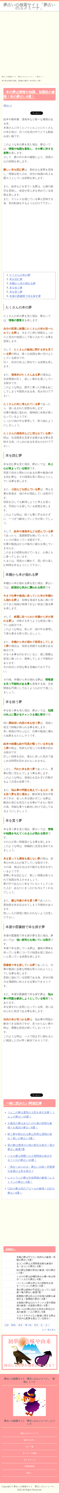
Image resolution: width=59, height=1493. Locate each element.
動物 (13, 1325)
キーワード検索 (29, 1453)
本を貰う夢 (15, 291)
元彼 (6, 1325)
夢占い (7, 105)
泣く (47, 1325)
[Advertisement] (29, 42)
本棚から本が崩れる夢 (22, 283)
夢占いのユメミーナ (29, 1433)
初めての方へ (29, 1440)
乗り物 (28, 1325)
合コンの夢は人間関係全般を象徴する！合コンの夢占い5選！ (35, 1265)
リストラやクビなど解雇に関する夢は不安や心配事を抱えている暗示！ (36, 1317)
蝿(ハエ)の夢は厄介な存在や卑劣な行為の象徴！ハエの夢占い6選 (36, 1310)
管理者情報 (29, 1466)
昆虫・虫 (38, 1325)
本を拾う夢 (15, 287)
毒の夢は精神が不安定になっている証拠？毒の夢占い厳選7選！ (36, 1291)
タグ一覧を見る (49, 1330)
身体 (20, 1325)
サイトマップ (29, 1460)
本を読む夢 (15, 279)
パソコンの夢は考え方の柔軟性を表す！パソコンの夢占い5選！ (35, 1284)
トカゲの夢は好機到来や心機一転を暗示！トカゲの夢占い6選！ (36, 1278)
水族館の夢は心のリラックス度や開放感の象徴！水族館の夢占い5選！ (36, 1304)
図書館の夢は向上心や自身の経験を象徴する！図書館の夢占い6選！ (36, 1297)
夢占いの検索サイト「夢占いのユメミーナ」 (29, 6)
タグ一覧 (29, 1446)
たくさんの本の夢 (19, 275)
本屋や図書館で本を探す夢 (25, 296)
